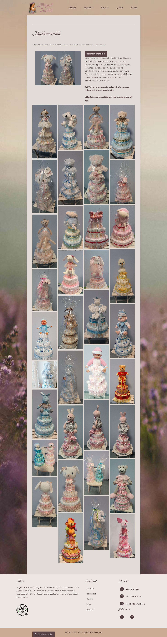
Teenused (87, 7)
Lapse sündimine (86, 45)
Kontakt (133, 7)
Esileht (35, 45)
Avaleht (72, 7)
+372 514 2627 (132, 589)
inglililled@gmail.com (135, 604)
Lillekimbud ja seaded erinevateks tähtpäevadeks (58, 45)
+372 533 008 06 (133, 597)
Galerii (103, 7)
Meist (120, 7)
